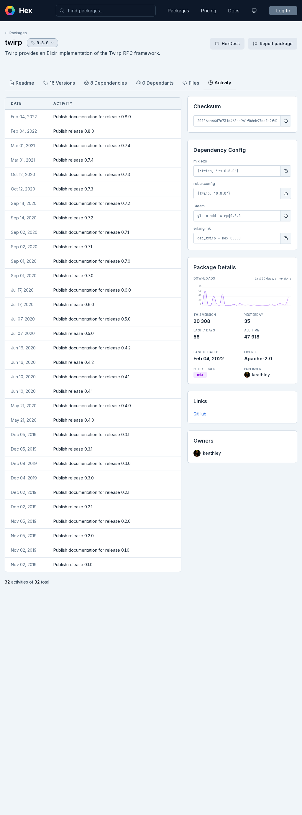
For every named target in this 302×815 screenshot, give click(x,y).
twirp (13, 42)
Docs (233, 11)
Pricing (208, 11)
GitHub (199, 413)
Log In (283, 11)
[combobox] (106, 11)
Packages (178, 11)
